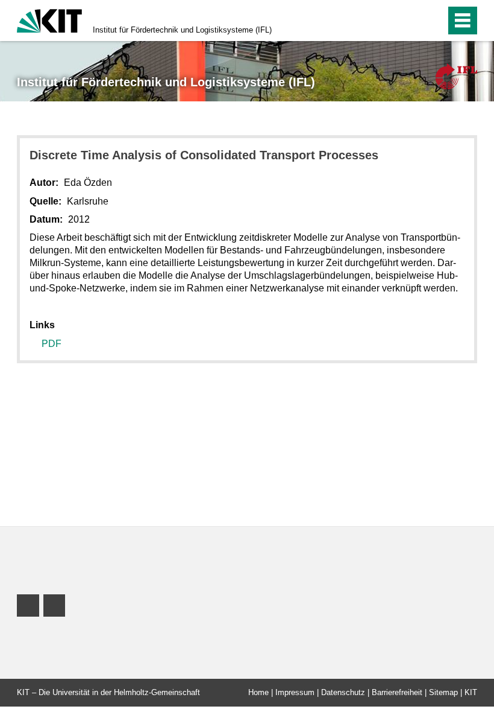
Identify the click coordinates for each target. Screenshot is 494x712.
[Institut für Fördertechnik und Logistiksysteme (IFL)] (456, 76)
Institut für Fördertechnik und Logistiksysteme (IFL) (182, 29)
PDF (51, 344)
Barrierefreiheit (397, 692)
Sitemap (443, 692)
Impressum (294, 692)
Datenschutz (343, 692)
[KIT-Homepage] (49, 19)
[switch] (432, 20)
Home (258, 692)
